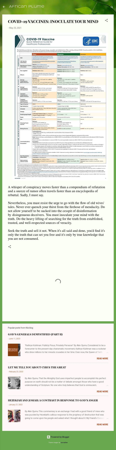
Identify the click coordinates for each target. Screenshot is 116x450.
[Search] (112, 7)
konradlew (64, 442)
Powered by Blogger (59, 437)
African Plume (26, 6)
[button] (106, 21)
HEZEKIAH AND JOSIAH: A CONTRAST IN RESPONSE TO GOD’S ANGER (53, 400)
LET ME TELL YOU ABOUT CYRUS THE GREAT (37, 367)
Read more (102, 358)
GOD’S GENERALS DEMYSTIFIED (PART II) (35, 334)
